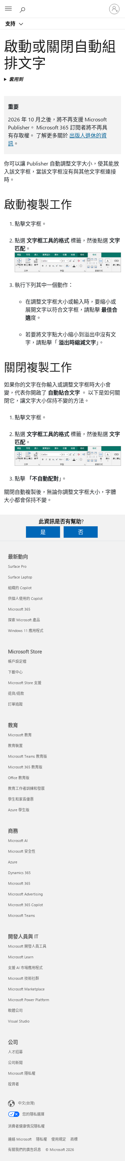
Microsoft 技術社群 (23, 978)
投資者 (13, 1083)
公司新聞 (15, 1062)
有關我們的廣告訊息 (24, 1149)
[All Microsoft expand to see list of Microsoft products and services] (8, 9)
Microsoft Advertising (25, 893)
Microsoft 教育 (20, 734)
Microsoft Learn (20, 956)
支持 (11, 23)
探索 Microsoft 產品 (24, 619)
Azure (12, 861)
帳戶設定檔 (17, 661)
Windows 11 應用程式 (25, 630)
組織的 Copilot (20, 587)
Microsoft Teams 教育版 (27, 756)
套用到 (16, 79)
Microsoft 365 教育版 (25, 766)
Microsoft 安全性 (21, 851)
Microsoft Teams (21, 915)
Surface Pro (17, 566)
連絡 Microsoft (20, 1139)
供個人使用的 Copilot (25, 598)
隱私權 (41, 1139)
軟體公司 (15, 1010)
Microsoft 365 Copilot (25, 904)
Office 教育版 (18, 777)
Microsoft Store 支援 (24, 682)
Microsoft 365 (19, 609)
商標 (74, 1139)
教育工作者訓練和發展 (26, 788)
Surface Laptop (20, 576)
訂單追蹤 (15, 704)
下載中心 (15, 671)
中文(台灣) (26, 1102)
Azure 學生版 (18, 809)
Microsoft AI (18, 840)
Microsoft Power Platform (28, 999)
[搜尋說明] (23, 8)
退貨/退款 (16, 693)
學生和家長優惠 (21, 799)
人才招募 (15, 1051)
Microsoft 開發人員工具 (27, 946)
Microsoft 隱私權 (21, 1073)
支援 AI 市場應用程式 (25, 967)
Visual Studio (18, 1021)
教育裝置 (15, 745)
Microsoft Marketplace (26, 988)
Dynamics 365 (19, 872)
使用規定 (58, 1139)
